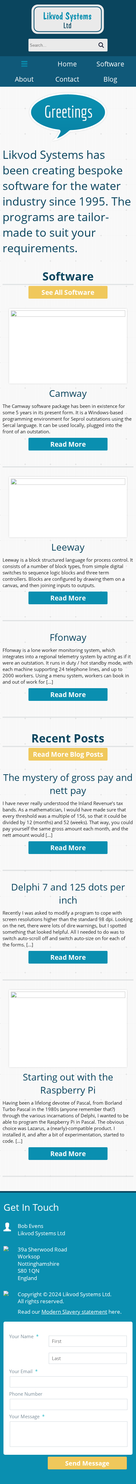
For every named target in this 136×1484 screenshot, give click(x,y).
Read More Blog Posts (68, 754)
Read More (68, 444)
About (24, 79)
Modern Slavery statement (74, 1311)
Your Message (27, 1416)
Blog (110, 79)
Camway (68, 393)
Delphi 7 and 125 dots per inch (68, 893)
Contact (67, 79)
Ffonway (68, 637)
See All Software (67, 292)
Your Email (23, 1371)
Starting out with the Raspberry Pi (68, 1083)
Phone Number (25, 1394)
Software (110, 63)
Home (67, 63)
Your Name (24, 1336)
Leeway (67, 546)
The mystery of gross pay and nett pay (68, 784)
